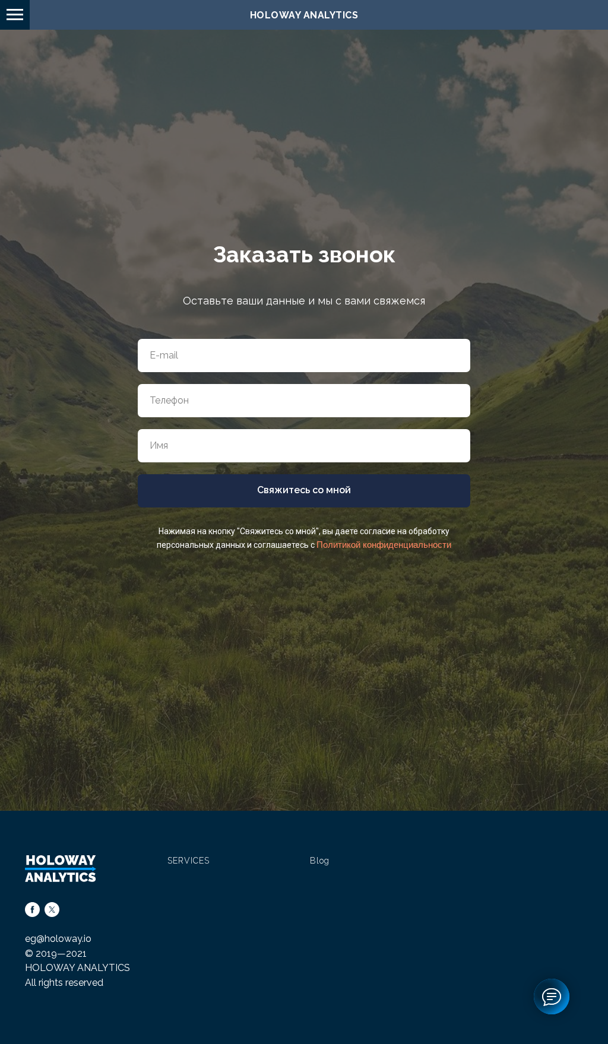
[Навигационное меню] (15, 15)
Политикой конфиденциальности (383, 661)
